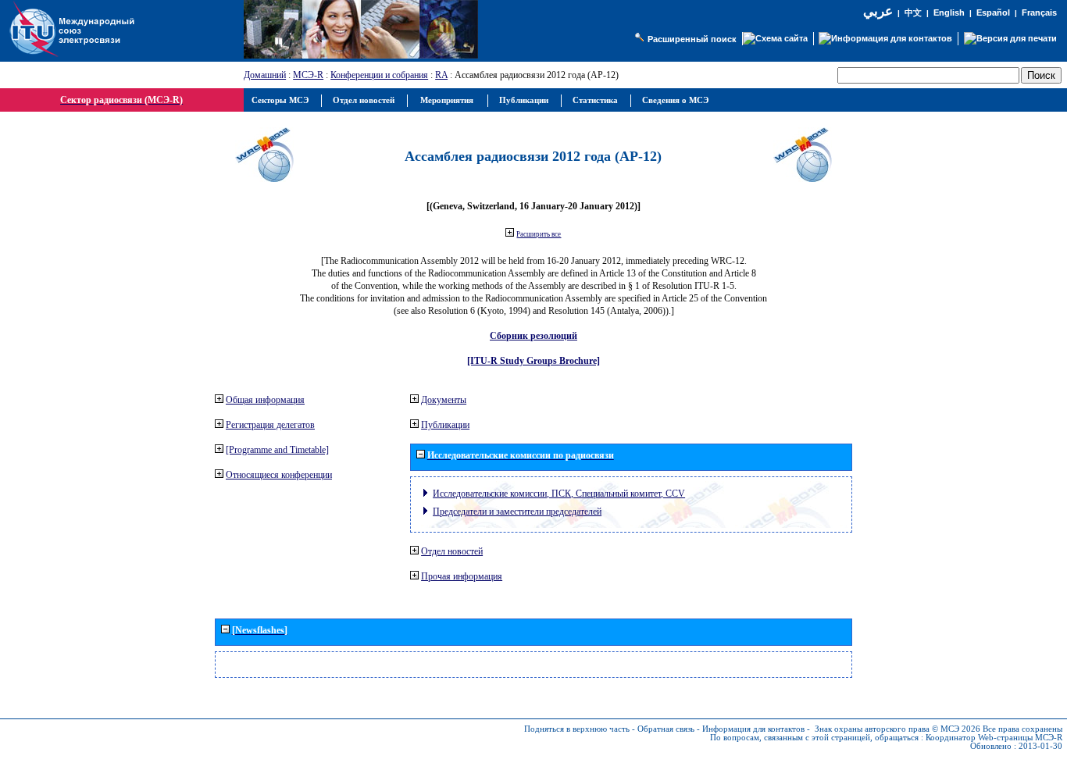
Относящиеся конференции (279, 474)
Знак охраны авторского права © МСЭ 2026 (897, 729)
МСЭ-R (308, 75)
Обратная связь (665, 729)
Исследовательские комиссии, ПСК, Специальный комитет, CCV (559, 493)
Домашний (265, 75)
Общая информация (265, 399)
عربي (878, 11)
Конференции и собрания (379, 75)
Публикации (445, 424)
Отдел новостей (452, 551)
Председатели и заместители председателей (517, 511)
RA (441, 75)
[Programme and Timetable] (277, 449)
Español (993, 12)
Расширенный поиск (692, 39)
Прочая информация (461, 576)
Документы (443, 399)
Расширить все (538, 234)
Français (1039, 12)
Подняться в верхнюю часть (577, 729)
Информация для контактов (753, 729)
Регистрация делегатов (270, 424)
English (949, 12)
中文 (913, 13)
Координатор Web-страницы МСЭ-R (994, 737)
